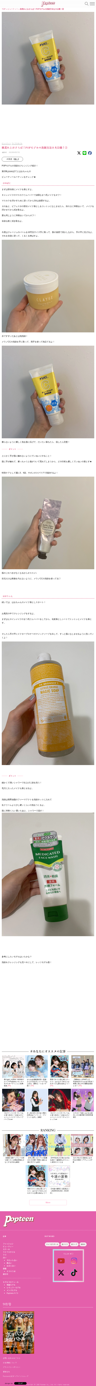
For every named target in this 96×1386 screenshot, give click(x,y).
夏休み (83, 1244)
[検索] (87, 3)
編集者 (4, 152)
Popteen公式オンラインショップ (15, 1376)
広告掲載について (10, 1362)
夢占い (9, 1263)
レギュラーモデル (14, 1287)
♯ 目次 (13, 159)
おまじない (11, 1266)
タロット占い (12, 1260)
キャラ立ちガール (52, 1244)
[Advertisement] (48, 122)
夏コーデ (74, 1244)
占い (4, 1257)
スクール (6, 1249)
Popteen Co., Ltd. (47, 1384)
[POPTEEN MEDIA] (48, 4)
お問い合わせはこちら (11, 1358)
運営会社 (6, 1371)
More (48, 1202)
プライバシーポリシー (11, 1367)
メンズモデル (12, 1290)
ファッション (8, 1244)
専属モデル (11, 1285)
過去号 (5, 1274)
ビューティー (13, 9)
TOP (4, 9)
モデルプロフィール (11, 1282)
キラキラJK (11, 1271)
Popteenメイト (12, 1293)
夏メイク (65, 1244)
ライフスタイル (17, 143)
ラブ (4, 1255)
